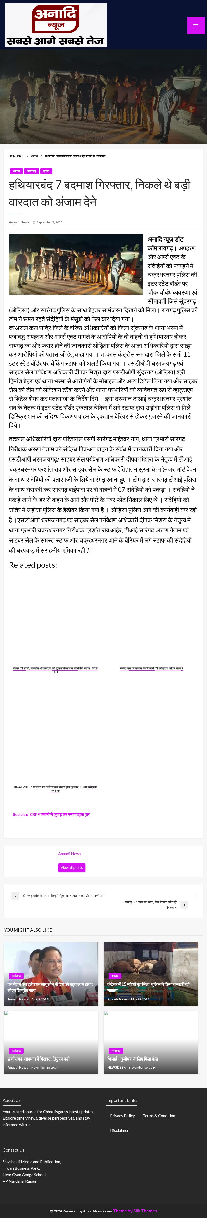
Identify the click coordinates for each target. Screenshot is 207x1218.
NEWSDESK (116, 1067)
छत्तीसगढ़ (31, 171)
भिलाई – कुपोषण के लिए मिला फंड (132, 1059)
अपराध (34, 156)
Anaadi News (19, 222)
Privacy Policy (122, 1115)
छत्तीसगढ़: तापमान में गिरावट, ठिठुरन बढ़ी (39, 1059)
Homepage (16, 156)
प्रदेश (46, 171)
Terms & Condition (159, 1115)
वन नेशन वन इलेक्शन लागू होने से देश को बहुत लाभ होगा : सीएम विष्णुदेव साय (50, 987)
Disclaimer (119, 1130)
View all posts (72, 867)
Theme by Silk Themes (135, 1210)
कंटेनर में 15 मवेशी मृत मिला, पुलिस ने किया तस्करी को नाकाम (148, 987)
